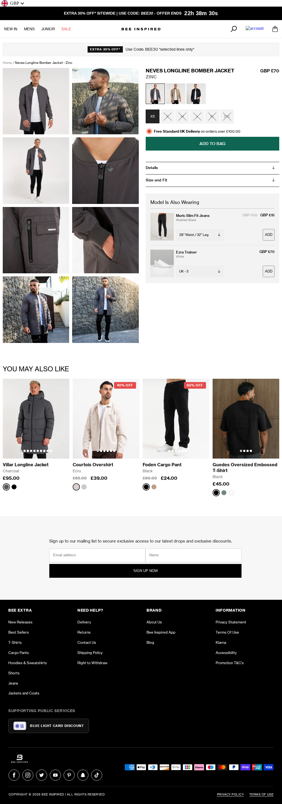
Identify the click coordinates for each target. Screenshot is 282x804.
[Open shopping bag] (275, 29)
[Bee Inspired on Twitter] (41, 775)
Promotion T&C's (230, 663)
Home (7, 63)
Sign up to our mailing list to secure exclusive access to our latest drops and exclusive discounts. (140, 541)
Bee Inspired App (161, 632)
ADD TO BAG (212, 143)
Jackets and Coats (23, 693)
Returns (84, 632)
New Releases (20, 622)
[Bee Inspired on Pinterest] (69, 775)
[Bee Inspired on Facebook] (14, 775)
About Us (154, 622)
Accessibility (226, 652)
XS (152, 116)
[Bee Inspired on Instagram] (27, 775)
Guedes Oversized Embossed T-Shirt (245, 467)
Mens (29, 29)
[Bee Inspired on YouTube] (55, 775)
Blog (150, 642)
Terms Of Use (227, 632)
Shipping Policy (90, 652)
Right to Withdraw (92, 663)
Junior (48, 29)
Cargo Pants (18, 652)
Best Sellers (18, 632)
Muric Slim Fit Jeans (193, 215)
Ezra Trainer (186, 252)
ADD (268, 235)
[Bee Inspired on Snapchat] (82, 775)
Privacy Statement (231, 622)
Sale (66, 29)
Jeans (13, 683)
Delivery (84, 622)
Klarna (221, 642)
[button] (21, 451)
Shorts (14, 673)
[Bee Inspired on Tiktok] (96, 775)
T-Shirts (15, 642)
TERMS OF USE (261, 794)
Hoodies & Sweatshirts (27, 663)
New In (10, 29)
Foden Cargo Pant (162, 464)
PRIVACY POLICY (230, 794)
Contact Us (86, 642)
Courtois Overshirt (93, 464)
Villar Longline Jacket (25, 464)
